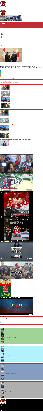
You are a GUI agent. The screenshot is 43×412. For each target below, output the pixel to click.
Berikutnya (2, 150)
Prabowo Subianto (5, 77)
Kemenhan (1, 77)
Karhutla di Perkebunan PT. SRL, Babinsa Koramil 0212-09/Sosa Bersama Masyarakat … (8, 337)
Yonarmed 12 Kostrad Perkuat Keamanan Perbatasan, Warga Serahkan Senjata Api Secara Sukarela (9, 82)
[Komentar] (1, 47)
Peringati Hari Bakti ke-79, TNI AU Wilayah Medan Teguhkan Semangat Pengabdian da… (8, 376)
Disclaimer (2, 410)
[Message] (21, 73)
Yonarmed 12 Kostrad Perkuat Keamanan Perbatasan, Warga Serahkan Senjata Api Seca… (8, 340)
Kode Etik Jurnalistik (3, 409)
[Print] (21, 75)
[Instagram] (1, 405)
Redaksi (1, 408)
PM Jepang (3, 77)
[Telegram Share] (1, 46)
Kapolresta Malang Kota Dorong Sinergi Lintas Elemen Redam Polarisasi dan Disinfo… (8, 391)
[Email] (21, 74)
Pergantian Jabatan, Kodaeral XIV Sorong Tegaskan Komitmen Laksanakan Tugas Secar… (8, 355)
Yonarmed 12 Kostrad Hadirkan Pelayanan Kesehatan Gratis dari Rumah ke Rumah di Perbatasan (15, 116)
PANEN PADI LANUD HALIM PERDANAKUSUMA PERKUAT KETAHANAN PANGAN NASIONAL (9, 373)
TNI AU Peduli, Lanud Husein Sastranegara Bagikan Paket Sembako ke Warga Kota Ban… (8, 370)
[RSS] (1, 406)
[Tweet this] (1, 42)
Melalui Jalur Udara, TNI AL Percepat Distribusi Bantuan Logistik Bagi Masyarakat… (8, 358)
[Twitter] (1, 36)
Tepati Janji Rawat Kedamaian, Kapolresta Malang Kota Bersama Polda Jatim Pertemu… (8, 388)
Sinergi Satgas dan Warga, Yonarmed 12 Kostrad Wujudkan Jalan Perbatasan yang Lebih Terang (9, 102)
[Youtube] (1, 37)
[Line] (21, 72)
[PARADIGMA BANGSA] (3, 14)
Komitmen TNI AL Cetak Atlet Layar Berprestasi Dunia (5, 81)
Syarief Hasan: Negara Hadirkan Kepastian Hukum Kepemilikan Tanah (7, 78)
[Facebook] (21, 70)
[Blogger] (21, 76)
